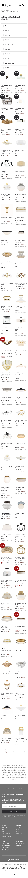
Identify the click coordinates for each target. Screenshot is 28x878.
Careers (4, 831)
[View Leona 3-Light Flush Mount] (7, 254)
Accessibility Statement (5, 850)
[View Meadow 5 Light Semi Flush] (7, 275)
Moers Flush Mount (20, 240)
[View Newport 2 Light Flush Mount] (7, 298)
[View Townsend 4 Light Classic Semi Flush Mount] (21, 527)
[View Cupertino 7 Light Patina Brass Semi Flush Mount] (21, 685)
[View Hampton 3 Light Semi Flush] (7, 685)
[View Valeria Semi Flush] (7, 731)
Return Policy (5, 847)
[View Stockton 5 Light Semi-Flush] (7, 164)
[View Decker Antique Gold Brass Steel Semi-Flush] (21, 457)
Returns (18, 829)
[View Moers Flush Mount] (21, 233)
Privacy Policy (6, 845)
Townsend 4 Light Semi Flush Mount (20, 558)
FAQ (17, 831)
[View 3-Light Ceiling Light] (7, 527)
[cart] (23, 5)
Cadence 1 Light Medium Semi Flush (6, 716)
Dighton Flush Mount (6, 217)
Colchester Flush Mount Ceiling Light (6, 558)
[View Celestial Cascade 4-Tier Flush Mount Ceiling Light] (7, 365)
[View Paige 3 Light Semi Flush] (21, 320)
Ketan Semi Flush (5, 672)
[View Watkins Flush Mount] (21, 641)
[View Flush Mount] (7, 233)
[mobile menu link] (3, 5)
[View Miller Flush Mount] (21, 164)
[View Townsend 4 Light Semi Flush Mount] (21, 549)
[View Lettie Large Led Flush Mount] (21, 595)
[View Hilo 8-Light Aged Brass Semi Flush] (7, 187)
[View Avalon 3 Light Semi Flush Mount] (7, 572)
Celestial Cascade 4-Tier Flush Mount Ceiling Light (6, 374)
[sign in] (20, 5)
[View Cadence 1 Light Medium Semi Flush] (7, 708)
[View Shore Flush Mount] (21, 436)
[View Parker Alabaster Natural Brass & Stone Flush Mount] (7, 480)
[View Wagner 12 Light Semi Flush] (7, 413)
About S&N (5, 827)
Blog (3, 829)
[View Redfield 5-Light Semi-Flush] (21, 365)
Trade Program (6, 833)
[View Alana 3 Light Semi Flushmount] (21, 708)
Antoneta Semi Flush (20, 351)
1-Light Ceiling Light (20, 306)
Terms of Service (6, 843)
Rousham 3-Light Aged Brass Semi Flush (21, 739)
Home (2, 10)
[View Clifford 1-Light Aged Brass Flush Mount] (7, 641)
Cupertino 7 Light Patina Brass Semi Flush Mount (19, 694)
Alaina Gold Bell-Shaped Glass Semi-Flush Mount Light (6, 466)
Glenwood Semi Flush (7, 108)
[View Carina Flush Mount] (21, 254)
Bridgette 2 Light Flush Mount (19, 218)
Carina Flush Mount (20, 262)
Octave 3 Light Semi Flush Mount (6, 444)
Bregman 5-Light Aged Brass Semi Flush (7, 151)
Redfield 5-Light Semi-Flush (19, 373)
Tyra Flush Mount (19, 513)
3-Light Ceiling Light (6, 534)
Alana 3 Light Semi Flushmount (20, 716)
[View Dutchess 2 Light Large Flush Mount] (7, 505)
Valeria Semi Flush (6, 738)
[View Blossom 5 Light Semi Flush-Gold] (21, 413)
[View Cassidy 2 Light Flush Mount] (7, 390)
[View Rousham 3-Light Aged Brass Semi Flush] (21, 731)
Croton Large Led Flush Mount (5, 627)
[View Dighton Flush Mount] (7, 210)
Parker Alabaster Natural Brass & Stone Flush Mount (7, 489)
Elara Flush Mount (19, 487)
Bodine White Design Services (6, 835)
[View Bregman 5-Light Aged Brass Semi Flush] (7, 143)
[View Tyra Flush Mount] (21, 505)
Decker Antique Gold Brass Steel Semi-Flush (20, 466)
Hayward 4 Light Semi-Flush (19, 130)
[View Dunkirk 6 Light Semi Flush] (21, 664)
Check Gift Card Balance (20, 844)
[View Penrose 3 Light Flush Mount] (7, 320)
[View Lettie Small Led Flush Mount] (21, 187)
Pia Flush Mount (5, 603)
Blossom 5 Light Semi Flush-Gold (21, 421)
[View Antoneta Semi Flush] (21, 343)
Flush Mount (4, 240)
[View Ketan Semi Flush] (7, 664)
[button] (14, 26)
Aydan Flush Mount (20, 626)
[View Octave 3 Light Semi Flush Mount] (7, 436)
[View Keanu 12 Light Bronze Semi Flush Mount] (21, 275)
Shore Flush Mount (20, 443)
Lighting (7, 10)
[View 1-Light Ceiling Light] (21, 298)
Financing (19, 833)
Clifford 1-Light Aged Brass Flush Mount (6, 649)
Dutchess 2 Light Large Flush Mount (6, 513)
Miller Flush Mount (20, 171)
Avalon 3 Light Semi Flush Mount (6, 581)
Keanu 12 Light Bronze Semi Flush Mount (21, 284)
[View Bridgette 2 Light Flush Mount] (21, 210)
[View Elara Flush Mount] (21, 480)
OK (14, 874)
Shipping (19, 827)
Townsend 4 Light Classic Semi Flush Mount (20, 536)
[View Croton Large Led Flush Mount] (7, 619)
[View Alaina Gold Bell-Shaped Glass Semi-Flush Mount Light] (7, 457)
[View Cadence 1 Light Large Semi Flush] (21, 390)
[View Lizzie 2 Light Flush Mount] (21, 143)
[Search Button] (10, 5)
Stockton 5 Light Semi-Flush (5, 172)
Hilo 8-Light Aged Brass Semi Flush (5, 195)
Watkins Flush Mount (20, 649)
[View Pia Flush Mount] (7, 595)
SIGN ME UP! (14, 811)
